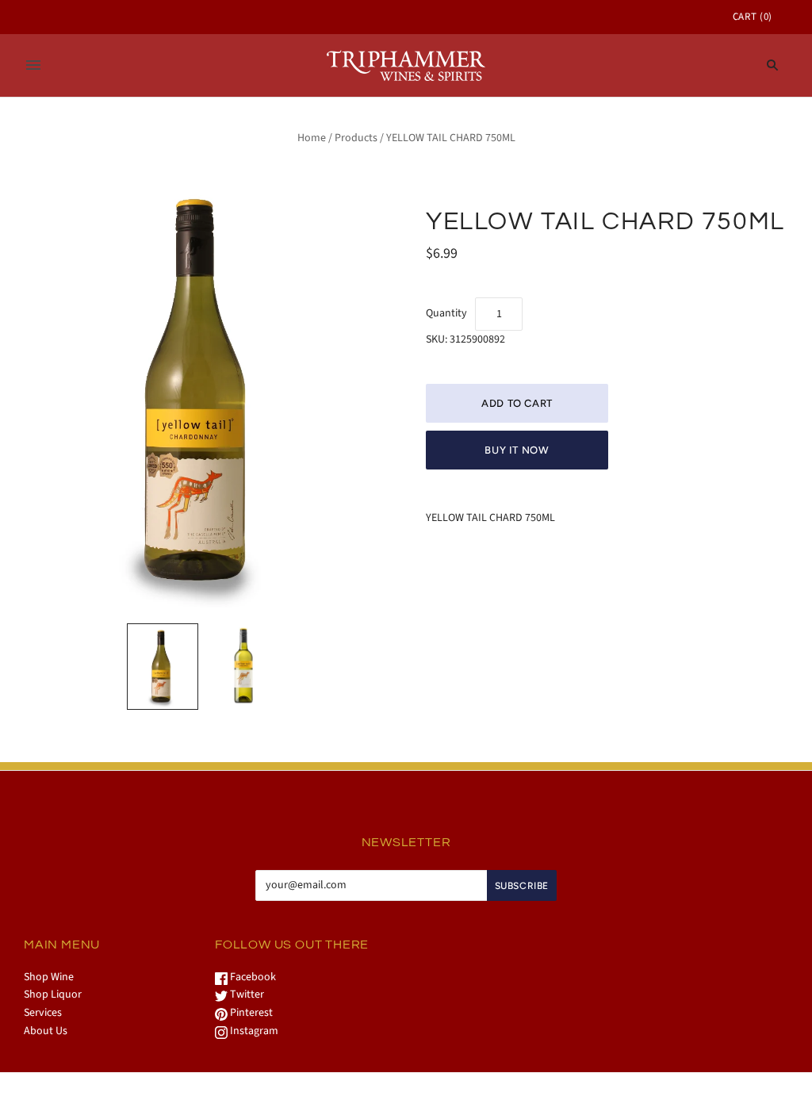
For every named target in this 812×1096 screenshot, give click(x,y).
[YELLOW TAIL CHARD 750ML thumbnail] (162, 666)
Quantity (446, 313)
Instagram (253, 1031)
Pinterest (250, 1013)
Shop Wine (49, 977)
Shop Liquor (53, 994)
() (752, 17)
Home (311, 138)
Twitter (246, 994)
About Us (45, 1031)
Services (43, 1013)
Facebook (252, 977)
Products (356, 138)
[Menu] (33, 65)
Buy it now (517, 450)
